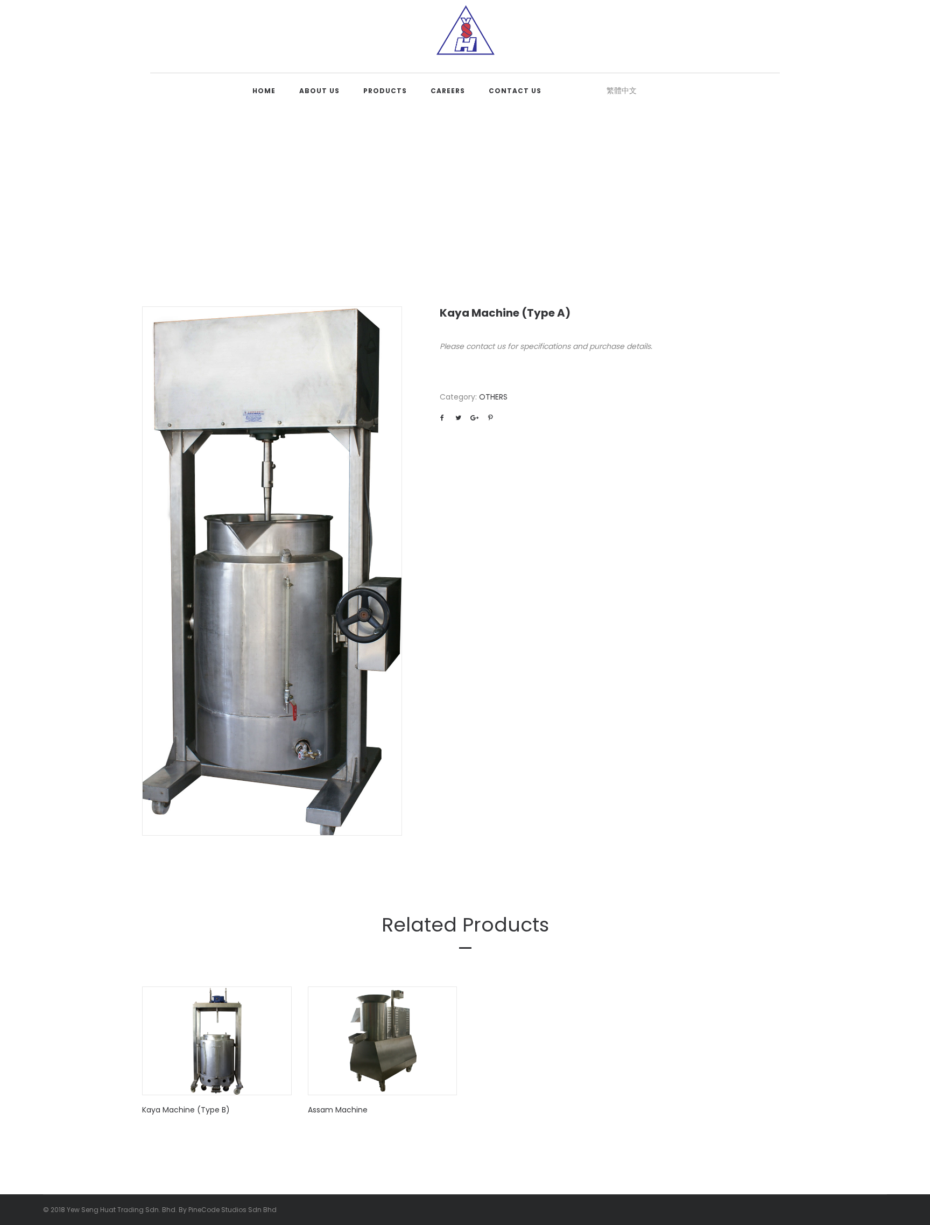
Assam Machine (338, 1109)
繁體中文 (622, 90)
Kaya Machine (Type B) (186, 1109)
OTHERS (493, 396)
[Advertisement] (465, 188)
